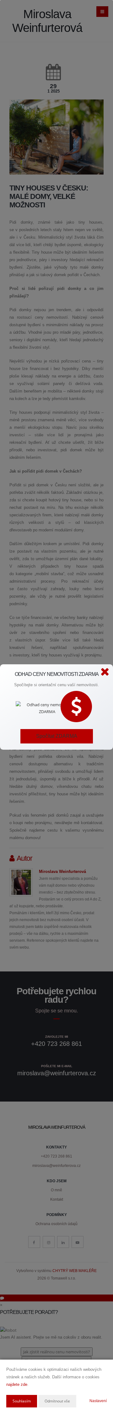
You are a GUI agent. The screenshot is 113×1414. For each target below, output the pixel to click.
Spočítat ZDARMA (56, 736)
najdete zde (16, 1384)
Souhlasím (22, 1401)
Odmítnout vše (57, 1401)
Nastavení (98, 1401)
